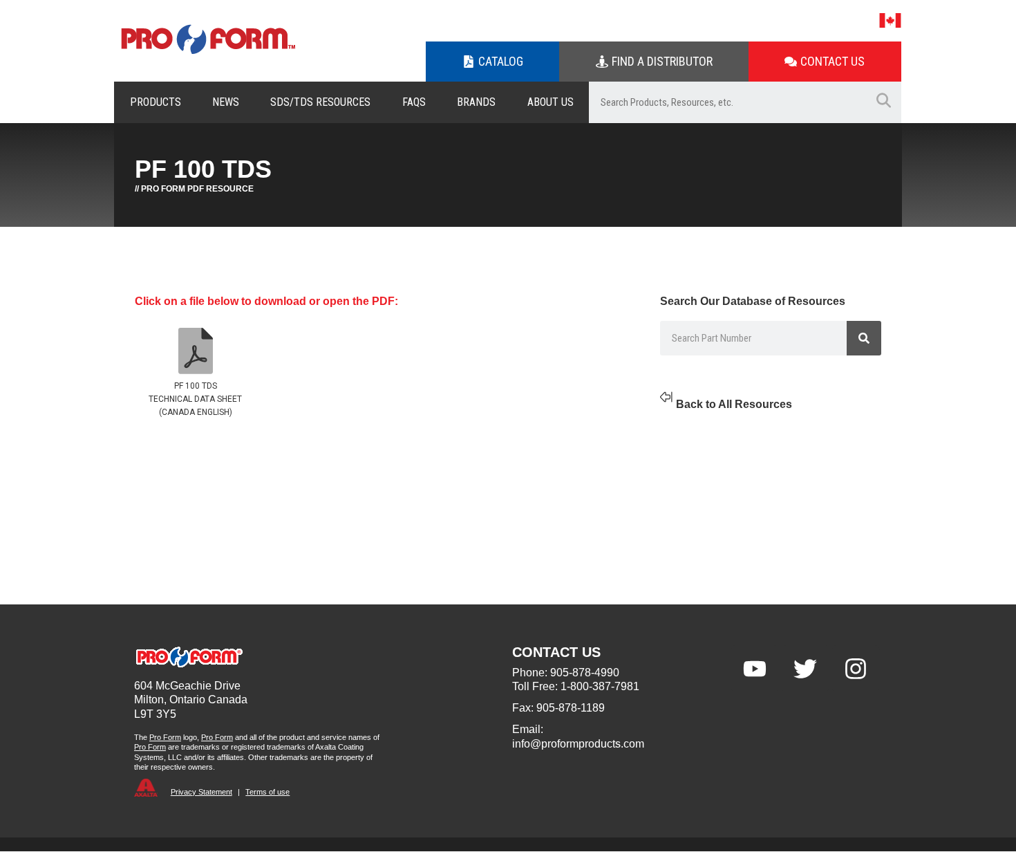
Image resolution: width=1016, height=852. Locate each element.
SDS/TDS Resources (320, 102)
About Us (550, 102)
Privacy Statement (201, 792)
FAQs (414, 102)
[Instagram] (855, 668)
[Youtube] (754, 668)
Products (155, 102)
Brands (476, 102)
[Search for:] (727, 102)
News (225, 102)
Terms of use (267, 792)
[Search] (864, 338)
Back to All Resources (734, 404)
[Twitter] (805, 668)
